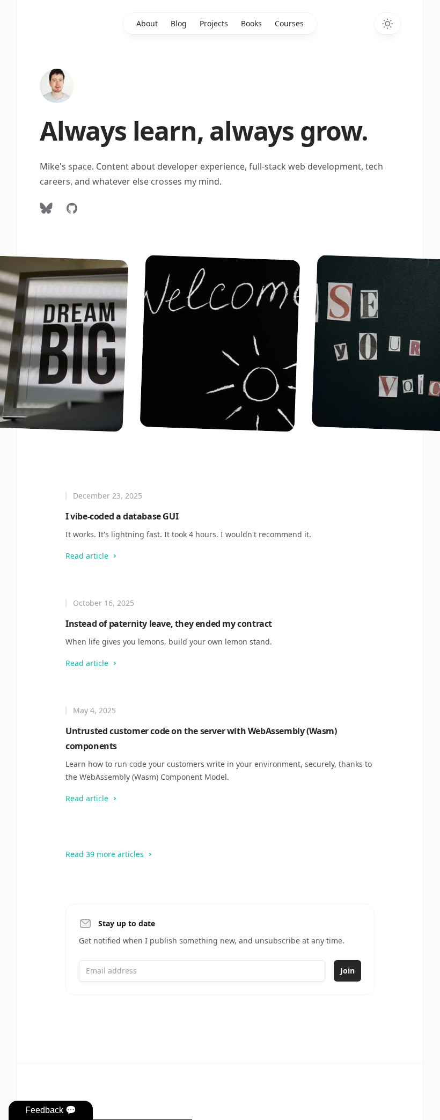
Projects (214, 23)
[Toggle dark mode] (387, 23)
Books (251, 23)
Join (347, 970)
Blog (179, 23)
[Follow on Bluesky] (46, 208)
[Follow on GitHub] (71, 208)
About (147, 23)
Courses (289, 23)
